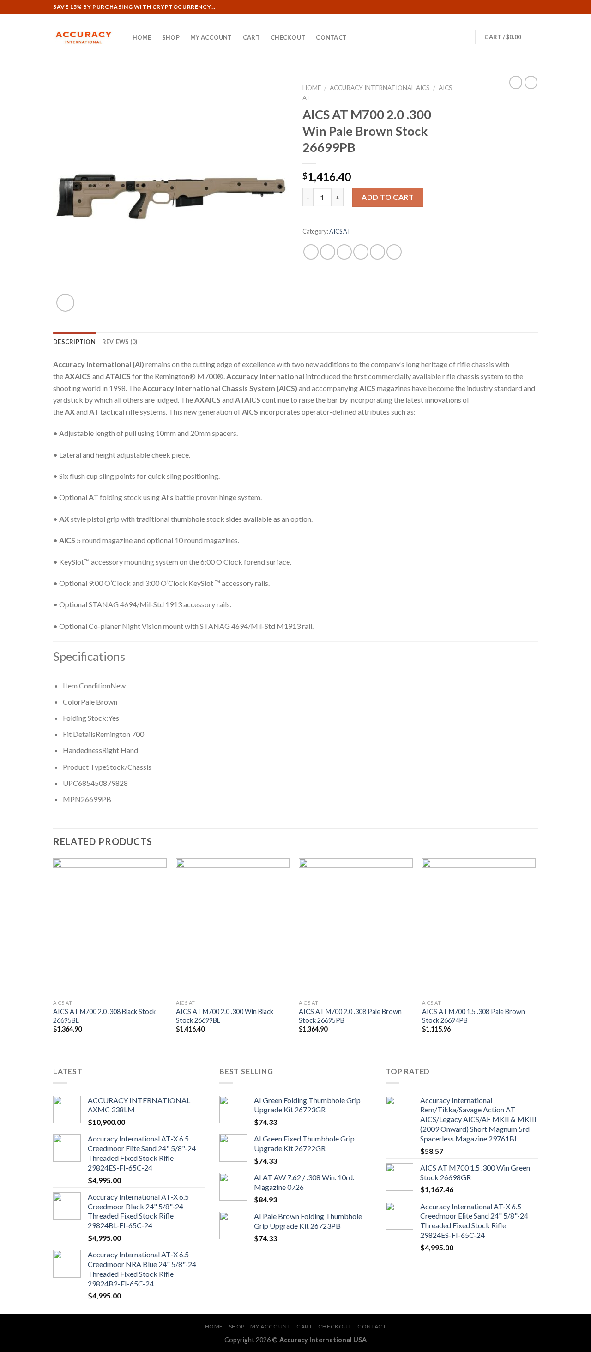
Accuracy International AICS (380, 87)
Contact (331, 37)
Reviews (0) (120, 341)
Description (74, 341)
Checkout (288, 37)
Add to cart (388, 197)
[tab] (74, 341)
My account (211, 37)
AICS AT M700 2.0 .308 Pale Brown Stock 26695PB (350, 1016)
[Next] (535, 953)
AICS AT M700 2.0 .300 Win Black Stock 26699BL (224, 1016)
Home (142, 37)
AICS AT (340, 231)
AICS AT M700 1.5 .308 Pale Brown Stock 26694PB (473, 1016)
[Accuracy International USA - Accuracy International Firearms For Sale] (83, 37)
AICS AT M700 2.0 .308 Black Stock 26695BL (104, 1016)
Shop (171, 37)
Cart (251, 37)
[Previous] (53, 953)
